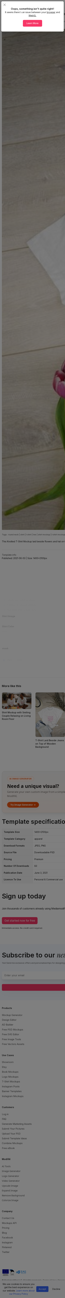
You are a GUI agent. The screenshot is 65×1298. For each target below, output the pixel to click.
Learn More (32, 23)
